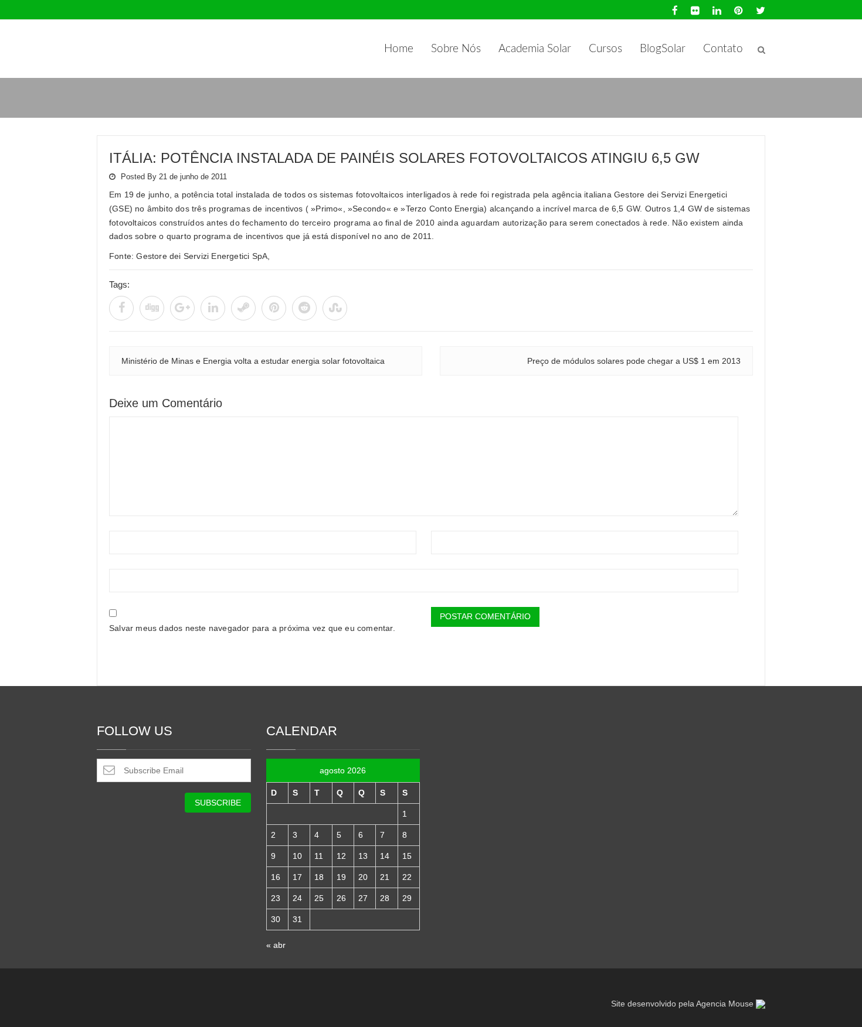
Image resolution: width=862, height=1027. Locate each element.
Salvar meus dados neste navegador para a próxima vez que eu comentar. (252, 628)
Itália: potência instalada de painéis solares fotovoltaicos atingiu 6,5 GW (404, 158)
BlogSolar (662, 48)
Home (398, 48)
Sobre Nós (456, 48)
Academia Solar (534, 48)
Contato (723, 48)
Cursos (605, 48)
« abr (276, 945)
